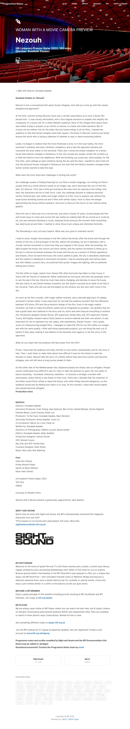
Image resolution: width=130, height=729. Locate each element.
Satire (79, 691)
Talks (42, 687)
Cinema (29, 699)
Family (58, 695)
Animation (87, 683)
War (94, 687)
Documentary (41, 683)
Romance (98, 683)
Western (40, 691)
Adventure (78, 687)
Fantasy (20, 687)
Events (30, 695)
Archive (97, 4)
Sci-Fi (108, 683)
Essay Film (48, 699)
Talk (87, 687)
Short (91, 695)
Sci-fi (29, 703)
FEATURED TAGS (23, 677)
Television (20, 691)
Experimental (31, 687)
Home (74, 4)
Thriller (60, 683)
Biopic (30, 691)
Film (67, 699)
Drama (19, 683)
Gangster (20, 695)
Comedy (29, 683)
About (85, 4)
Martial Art (76, 699)
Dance (38, 699)
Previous (38, 660)
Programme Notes (13, 3)
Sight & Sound (120, 4)
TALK (43, 703)
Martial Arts (69, 695)
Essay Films (81, 695)
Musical (51, 687)
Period (69, 683)
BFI (107, 4)
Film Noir (50, 691)
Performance (100, 699)
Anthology (100, 695)
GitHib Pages (73, 719)
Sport (107, 691)
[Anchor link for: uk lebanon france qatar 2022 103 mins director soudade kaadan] (13, 51)
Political (20, 703)
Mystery (70, 691)
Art (51, 695)
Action (68, 687)
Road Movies (41, 695)
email (81, 647)
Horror (52, 683)
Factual (59, 699)
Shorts (102, 687)
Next (87, 660)
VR (51, 703)
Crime (78, 683)
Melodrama (89, 691)
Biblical (19, 699)
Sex (36, 703)
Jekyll (64, 719)
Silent (99, 691)
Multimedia (88, 699)
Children (60, 691)
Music (60, 687)
